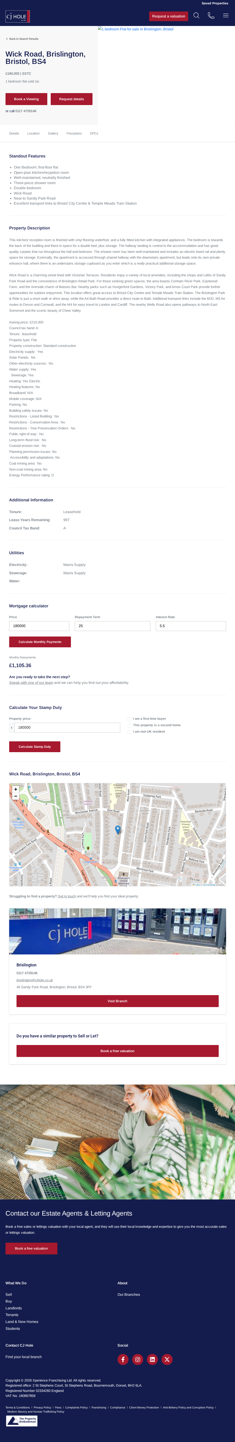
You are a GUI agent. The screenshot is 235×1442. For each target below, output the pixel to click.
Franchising (99, 1407)
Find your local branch (24, 1357)
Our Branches (129, 1294)
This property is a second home (157, 725)
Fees (58, 1407)
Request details (71, 99)
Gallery (53, 133)
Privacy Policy (42, 1407)
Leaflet (197, 884)
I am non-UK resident (149, 731)
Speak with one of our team (31, 683)
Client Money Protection (144, 1407)
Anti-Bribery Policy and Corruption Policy (188, 1407)
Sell (9, 1294)
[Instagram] (137, 1359)
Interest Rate (165, 617)
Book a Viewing (26, 99)
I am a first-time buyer (149, 718)
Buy (9, 1301)
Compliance (117, 1407)
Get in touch (67, 896)
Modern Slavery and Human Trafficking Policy (35, 1411)
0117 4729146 (25, 111)
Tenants (12, 1315)
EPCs (94, 133)
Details (14, 133)
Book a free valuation (117, 1051)
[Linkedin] (152, 1359)
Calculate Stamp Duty (35, 746)
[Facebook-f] (123, 1359)
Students (13, 1329)
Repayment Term (87, 617)
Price (13, 617)
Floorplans (74, 133)
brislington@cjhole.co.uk (35, 980)
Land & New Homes (22, 1322)
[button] (118, 830)
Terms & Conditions (18, 1407)
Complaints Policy (76, 1407)
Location (33, 133)
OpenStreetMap (209, 884)
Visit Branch (117, 1001)
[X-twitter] (167, 1359)
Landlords (14, 1308)
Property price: (20, 718)
